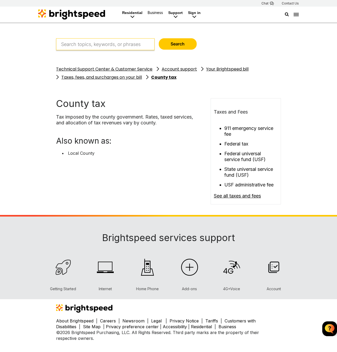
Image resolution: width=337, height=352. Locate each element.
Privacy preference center (132, 326)
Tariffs (212, 320)
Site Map (92, 326)
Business (155, 12)
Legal (156, 320)
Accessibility (175, 326)
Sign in (194, 13)
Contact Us (290, 3)
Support (175, 13)
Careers (108, 320)
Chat (265, 3)
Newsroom (133, 320)
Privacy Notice (184, 320)
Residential (132, 13)
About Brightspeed (74, 320)
